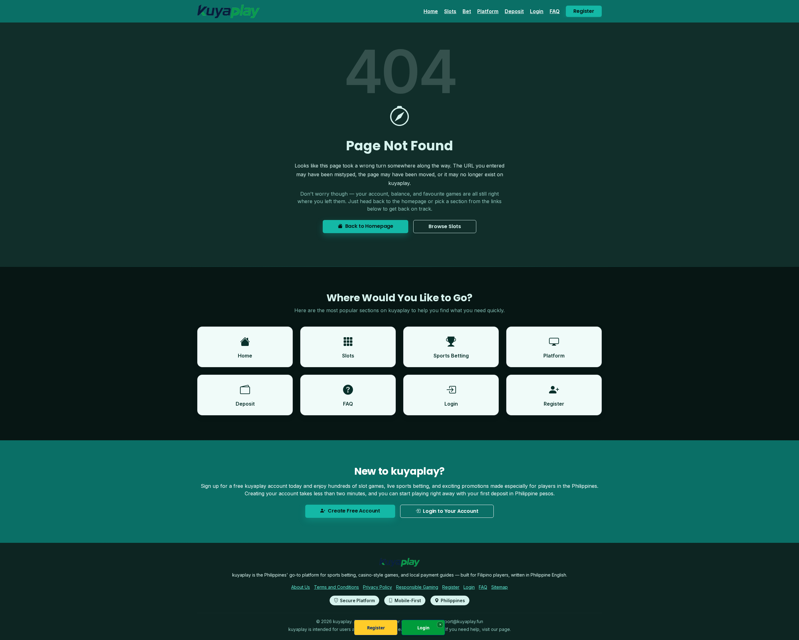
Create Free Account (354, 510)
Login (536, 11)
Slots (450, 11)
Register (583, 11)
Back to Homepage (369, 226)
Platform (487, 11)
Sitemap (499, 587)
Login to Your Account (450, 511)
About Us (300, 587)
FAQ (555, 11)
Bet (467, 11)
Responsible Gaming (417, 587)
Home (431, 11)
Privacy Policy (377, 587)
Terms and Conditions (336, 587)
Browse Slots (445, 226)
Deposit (514, 11)
